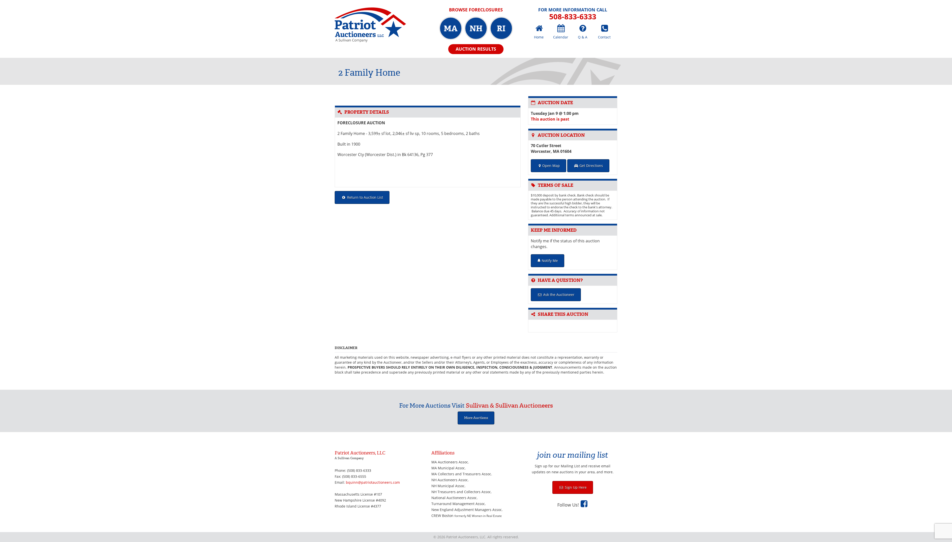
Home (539, 37)
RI (501, 28)
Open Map (551, 165)
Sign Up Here (575, 487)
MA (450, 28)
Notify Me (549, 260)
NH (476, 28)
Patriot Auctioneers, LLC (370, 24)
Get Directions (590, 165)
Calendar (560, 37)
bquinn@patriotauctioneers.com (373, 482)
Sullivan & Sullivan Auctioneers (509, 406)
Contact (604, 37)
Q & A (582, 37)
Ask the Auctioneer (558, 294)
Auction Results (476, 49)
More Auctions (476, 417)
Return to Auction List (364, 197)
